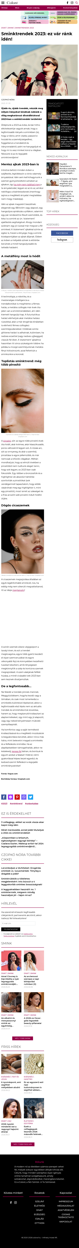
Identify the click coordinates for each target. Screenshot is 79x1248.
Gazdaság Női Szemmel (35, 13)
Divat (3, 28)
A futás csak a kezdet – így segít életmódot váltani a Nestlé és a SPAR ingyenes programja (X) (68, 144)
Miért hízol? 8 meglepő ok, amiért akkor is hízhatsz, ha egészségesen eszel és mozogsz (68, 197)
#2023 (4, 803)
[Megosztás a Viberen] (23, 797)
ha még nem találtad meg (27, 184)
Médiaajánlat (65, 1206)
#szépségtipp (31, 803)
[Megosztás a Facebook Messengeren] (10, 797)
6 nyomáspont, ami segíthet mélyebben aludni (11, 1085)
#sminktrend (16, 803)
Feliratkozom (11, 929)
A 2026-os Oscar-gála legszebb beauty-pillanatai (32, 1020)
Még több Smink (22, 1038)
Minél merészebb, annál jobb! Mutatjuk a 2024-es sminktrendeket (22, 831)
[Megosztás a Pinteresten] (17, 797)
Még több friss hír (23, 1144)
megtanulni (18, 590)
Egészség (5, 1077)
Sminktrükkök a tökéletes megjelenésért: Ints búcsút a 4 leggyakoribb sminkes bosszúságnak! (21, 881)
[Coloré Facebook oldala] (67, 2)
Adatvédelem (66, 1210)
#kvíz (17, 8)
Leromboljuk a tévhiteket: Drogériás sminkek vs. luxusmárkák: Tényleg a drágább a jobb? (21, 871)
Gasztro (28, 1079)
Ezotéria (28, 1124)
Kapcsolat (65, 1221)
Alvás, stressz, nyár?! (35, 17)
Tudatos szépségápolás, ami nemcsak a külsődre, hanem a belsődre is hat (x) (68, 131)
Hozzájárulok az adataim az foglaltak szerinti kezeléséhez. (19, 935)
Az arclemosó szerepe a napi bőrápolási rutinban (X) (31, 980)
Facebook (62, 233)
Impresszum (66, 1201)
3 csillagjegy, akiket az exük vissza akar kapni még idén (22, 823)
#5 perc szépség (33, 8)
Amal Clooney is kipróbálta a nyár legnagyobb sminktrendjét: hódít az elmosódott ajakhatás (10, 984)
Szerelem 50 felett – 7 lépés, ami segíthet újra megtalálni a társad (68, 183)
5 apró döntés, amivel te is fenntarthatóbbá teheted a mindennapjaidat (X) (68, 118)
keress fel (16, 751)
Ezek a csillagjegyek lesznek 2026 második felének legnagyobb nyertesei (32, 1133)
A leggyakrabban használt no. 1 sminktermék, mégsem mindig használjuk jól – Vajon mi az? (18, 892)
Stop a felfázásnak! (63, 17)
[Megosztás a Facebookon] (3, 797)
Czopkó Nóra (8, 100)
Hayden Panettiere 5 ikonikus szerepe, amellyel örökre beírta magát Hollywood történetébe (68, 171)
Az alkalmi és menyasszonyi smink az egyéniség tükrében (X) (8, 1023)
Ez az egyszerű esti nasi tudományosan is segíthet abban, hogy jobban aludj (33, 1087)
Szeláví (39, 1201)
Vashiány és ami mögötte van (63, 22)
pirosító (7, 441)
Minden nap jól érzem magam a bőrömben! (63, 13)
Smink (11, 28)
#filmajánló (51, 8)
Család (39, 1219)
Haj (9, 1121)
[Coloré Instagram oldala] (72, 2)
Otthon (39, 1223)
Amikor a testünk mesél (35, 22)
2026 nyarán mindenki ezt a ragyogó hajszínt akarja (10, 1128)
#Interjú (4, 8)
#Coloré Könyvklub (70, 8)
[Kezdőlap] (12, 2)
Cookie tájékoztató (66, 1216)
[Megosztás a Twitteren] (30, 797)
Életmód (28, 1121)
